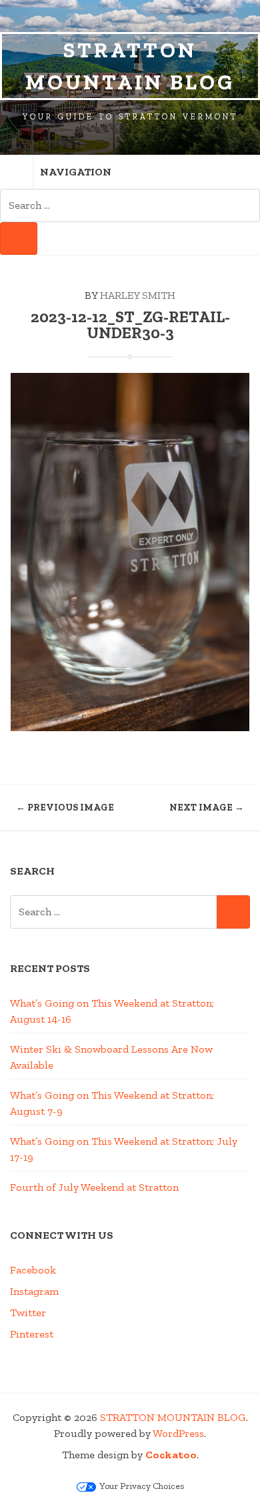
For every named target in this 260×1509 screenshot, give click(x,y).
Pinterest (31, 1334)
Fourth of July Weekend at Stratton (94, 1187)
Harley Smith (137, 295)
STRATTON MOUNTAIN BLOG (130, 66)
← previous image (65, 807)
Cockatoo (171, 1454)
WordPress (178, 1433)
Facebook (33, 1270)
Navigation (75, 171)
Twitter (28, 1312)
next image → (206, 807)
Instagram (34, 1291)
